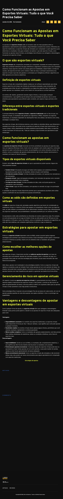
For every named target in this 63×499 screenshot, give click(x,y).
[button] (47, 22)
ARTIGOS (5, 488)
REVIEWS (12, 488)
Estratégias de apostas (31, 360)
